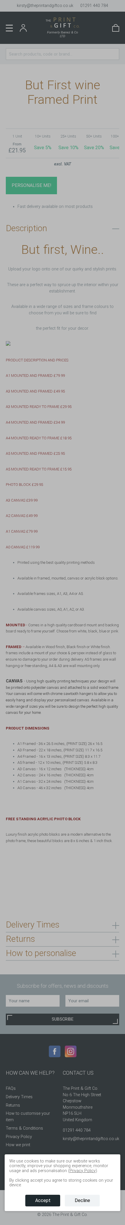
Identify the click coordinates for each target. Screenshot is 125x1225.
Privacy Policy (82, 1170)
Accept (43, 1200)
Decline (82, 1200)
